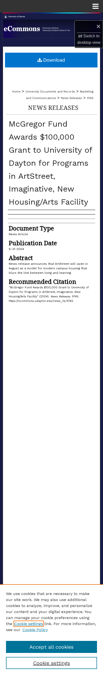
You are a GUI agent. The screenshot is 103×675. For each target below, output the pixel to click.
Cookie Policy (35, 629)
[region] (51, 629)
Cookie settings (28, 623)
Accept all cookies (52, 647)
